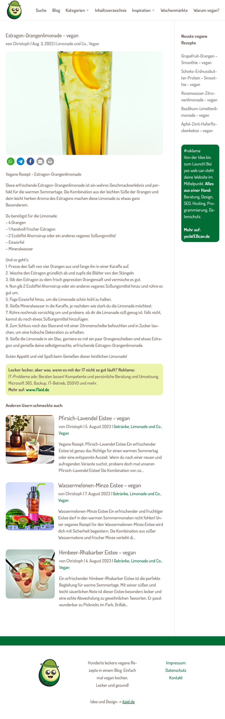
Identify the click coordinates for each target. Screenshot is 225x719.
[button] (11, 161)
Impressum (176, 662)
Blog (56, 11)
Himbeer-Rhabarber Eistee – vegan (97, 552)
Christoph (21, 43)
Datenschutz (175, 670)
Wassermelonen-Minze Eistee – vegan (99, 485)
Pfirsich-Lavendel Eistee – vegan (94, 417)
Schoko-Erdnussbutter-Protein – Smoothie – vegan (199, 77)
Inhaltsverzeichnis (110, 11)
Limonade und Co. (71, 43)
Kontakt (176, 677)
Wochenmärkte (174, 11)
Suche (41, 11)
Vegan (94, 43)
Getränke (121, 426)
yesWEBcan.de (197, 236)
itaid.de (128, 701)
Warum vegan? (206, 11)
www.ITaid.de (37, 389)
